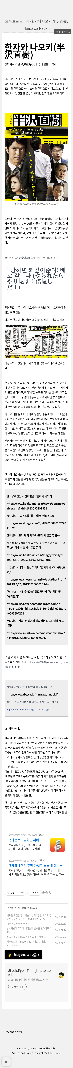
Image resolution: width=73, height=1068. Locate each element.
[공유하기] (18, 892)
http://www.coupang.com (23, 860)
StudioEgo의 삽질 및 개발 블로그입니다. (29, 979)
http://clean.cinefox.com (22, 834)
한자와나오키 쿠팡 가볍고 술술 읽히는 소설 (35, 866)
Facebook (38, 1053)
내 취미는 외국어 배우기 (18, 923)
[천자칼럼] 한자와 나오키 (37, 496)
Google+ (58, 1053)
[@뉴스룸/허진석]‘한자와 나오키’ (37, 516)
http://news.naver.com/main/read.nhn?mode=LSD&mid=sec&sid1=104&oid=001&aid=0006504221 (36, 608)
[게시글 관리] (22, 892)
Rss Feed (15, 1053)
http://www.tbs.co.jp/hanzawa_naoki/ (32, 694)
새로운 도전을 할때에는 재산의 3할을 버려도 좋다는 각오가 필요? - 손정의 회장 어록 (29, 917)
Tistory (33, 1048)
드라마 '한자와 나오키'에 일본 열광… (39, 535)
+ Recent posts (12, 1032)
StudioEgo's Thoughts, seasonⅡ (29, 972)
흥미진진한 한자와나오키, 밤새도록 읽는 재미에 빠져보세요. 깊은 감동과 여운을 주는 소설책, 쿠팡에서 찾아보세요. (36, 872)
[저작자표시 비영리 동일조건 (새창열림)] (46, 892)
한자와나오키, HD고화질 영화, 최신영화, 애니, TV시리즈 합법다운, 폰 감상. (25, 847)
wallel (53, 1048)
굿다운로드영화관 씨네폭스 (25, 840)
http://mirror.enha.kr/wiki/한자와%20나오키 (28, 709)
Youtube (48, 1053)
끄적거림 (12, 908)
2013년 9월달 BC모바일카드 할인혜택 (25, 936)
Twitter (29, 1053)
